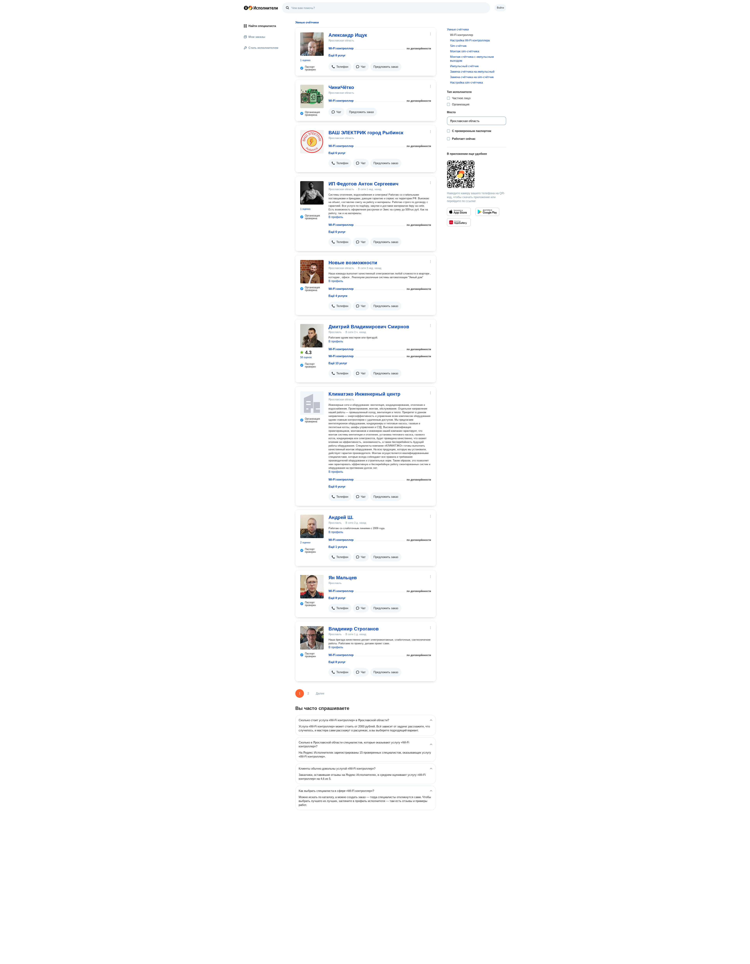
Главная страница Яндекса (246, 8)
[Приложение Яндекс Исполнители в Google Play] (487, 212)
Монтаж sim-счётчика (464, 51)
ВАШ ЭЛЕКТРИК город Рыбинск (366, 132)
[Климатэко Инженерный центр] (312, 403)
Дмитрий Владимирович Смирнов (369, 326)
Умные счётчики (458, 29)
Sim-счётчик (458, 45)
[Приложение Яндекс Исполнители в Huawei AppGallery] (459, 222)
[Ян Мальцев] (312, 586)
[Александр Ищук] (312, 44)
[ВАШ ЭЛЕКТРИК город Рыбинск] (312, 141)
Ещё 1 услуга (338, 546)
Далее (320, 693)
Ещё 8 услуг (337, 55)
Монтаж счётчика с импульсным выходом (472, 58)
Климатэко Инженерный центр (364, 394)
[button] (340, 66)
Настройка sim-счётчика (466, 82)
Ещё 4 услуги (338, 295)
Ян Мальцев (343, 577)
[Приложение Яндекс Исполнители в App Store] (459, 212)
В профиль (336, 217)
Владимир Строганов (354, 628)
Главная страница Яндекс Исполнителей (261, 8)
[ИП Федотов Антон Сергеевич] (312, 193)
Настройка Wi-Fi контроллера (470, 40)
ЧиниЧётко (341, 87)
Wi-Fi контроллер (341, 48)
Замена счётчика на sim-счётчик (472, 77)
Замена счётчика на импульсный (472, 71)
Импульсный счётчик (464, 66)
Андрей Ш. (341, 517)
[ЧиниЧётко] (312, 96)
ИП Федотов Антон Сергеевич (363, 183)
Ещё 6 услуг (337, 153)
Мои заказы (256, 36)
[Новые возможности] (312, 271)
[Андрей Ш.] (312, 526)
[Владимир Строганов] (312, 638)
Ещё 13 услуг (338, 363)
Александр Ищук (348, 35)
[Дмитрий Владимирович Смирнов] (312, 335)
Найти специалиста (262, 26)
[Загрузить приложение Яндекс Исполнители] (476, 174)
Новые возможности (353, 262)
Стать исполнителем (263, 47)
